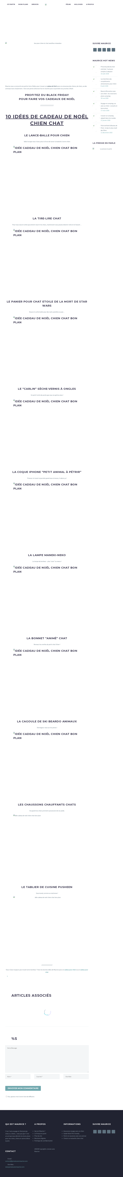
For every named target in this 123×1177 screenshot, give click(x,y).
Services (35, 4)
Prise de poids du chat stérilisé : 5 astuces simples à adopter (108, 69)
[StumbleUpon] (23, 984)
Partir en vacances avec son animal (75, 1136)
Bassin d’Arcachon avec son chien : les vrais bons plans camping (109, 93)
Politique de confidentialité (43, 1141)
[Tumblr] (17, 984)
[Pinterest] (15, 984)
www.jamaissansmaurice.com (14, 1167)
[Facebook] (6, 984)
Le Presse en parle (40, 1133)
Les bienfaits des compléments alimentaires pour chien (108, 81)
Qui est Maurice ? (39, 1131)
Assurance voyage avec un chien (74, 1131)
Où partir (11, 4)
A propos (90, 4)
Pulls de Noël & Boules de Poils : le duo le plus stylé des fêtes (109, 128)
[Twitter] (9, 984)
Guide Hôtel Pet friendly (71, 1133)
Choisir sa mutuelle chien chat (73, 1138)
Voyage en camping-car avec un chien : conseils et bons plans (109, 105)
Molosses (78, 4)
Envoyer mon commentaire (23, 1088)
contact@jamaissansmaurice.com (16, 1161)
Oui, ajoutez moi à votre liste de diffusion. (21, 1097)
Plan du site (38, 1136)
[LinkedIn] (20, 984)
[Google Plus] (12, 984)
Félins (68, 4)
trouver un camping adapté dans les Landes (108, 117)
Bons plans (23, 4)
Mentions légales (40, 1138)
